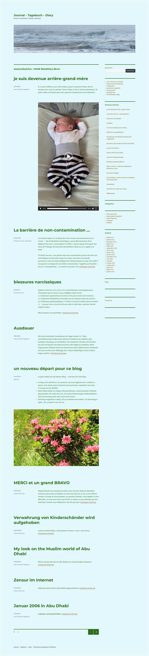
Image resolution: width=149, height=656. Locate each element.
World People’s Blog (113, 94)
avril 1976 (110, 267)
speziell (16, 379)
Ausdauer (24, 328)
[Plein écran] (96, 209)
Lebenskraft (110, 184)
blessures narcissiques (37, 281)
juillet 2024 (110, 244)
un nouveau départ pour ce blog (48, 368)
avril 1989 (110, 259)
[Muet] (93, 209)
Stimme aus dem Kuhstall (115, 84)
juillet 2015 (110, 246)
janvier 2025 (111, 240)
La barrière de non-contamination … (52, 230)
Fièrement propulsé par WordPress (45, 647)
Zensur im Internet (33, 579)
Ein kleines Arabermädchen (115, 162)
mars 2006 (110, 250)
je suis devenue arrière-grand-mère (51, 78)
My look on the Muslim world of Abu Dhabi (120, 143)
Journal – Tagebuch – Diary (33, 15)
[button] (68, 156)
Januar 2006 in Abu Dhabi (41, 605)
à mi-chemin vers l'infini (115, 82)
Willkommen (111, 193)
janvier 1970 (110, 272)
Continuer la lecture (87, 267)
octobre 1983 (111, 265)
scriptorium (110, 86)
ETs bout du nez (19, 241)
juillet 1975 (110, 269)
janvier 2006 (111, 254)
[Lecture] (41, 209)
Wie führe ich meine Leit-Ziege (117, 189)
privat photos (111, 92)
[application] (68, 156)
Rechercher (108, 68)
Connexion (108, 300)
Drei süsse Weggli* (113, 173)
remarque (28, 241)
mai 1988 (109, 261)
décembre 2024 (111, 242)
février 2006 (110, 252)
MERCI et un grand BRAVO (42, 482)
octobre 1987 (111, 263)
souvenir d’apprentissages (115, 157)
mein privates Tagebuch (22, 89)
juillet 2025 (110, 237)
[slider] (66, 208)
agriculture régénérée (113, 88)
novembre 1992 (112, 257)
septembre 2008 (112, 248)
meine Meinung (19, 493)
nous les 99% (111, 90)
